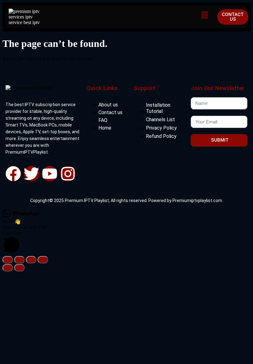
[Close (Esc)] (43, 259)
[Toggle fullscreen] (19, 259)
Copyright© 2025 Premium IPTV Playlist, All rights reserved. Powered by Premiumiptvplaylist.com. (126, 200)
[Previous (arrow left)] (7, 267)
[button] (205, 15)
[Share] (31, 259)
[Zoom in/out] (7, 259)
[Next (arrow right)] (19, 267)
